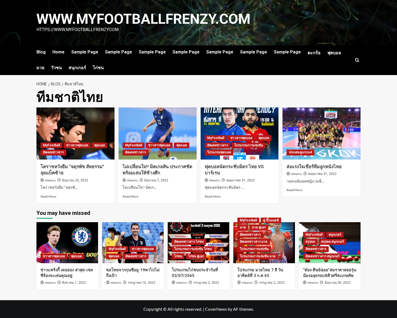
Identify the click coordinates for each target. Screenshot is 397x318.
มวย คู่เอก (259, 227)
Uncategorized (300, 152)
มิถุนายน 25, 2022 (75, 180)
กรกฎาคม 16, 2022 (141, 283)
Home (58, 52)
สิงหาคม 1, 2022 (74, 283)
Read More (48, 196)
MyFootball (51, 145)
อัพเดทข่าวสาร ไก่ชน (189, 241)
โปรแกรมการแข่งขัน (248, 145)
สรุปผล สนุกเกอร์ (332, 241)
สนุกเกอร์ (77, 67)
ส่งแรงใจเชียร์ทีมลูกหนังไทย (314, 166)
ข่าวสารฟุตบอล (77, 145)
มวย (40, 67)
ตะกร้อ (314, 52)
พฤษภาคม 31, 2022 (240, 180)
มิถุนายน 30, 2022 (338, 283)
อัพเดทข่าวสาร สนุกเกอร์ (322, 256)
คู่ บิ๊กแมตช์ (271, 220)
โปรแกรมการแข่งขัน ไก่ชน (193, 249)
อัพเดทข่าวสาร (53, 152)
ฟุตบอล (334, 52)
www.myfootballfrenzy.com (143, 19)
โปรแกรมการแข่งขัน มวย (257, 256)
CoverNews (216, 309)
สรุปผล (310, 241)
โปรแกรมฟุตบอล (219, 152)
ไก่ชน (98, 67)
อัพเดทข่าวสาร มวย (253, 241)
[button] (357, 60)
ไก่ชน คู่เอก (196, 256)
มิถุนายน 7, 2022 (156, 180)
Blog (41, 52)
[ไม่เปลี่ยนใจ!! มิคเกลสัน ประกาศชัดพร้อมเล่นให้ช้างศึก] (158, 133)
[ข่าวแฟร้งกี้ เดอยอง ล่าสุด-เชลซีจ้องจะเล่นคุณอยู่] (67, 242)
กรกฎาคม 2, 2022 (206, 283)
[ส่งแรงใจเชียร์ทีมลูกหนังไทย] (321, 133)
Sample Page (84, 52)
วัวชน (56, 67)
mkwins (50, 180)
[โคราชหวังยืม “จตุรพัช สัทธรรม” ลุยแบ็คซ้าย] (75, 133)
